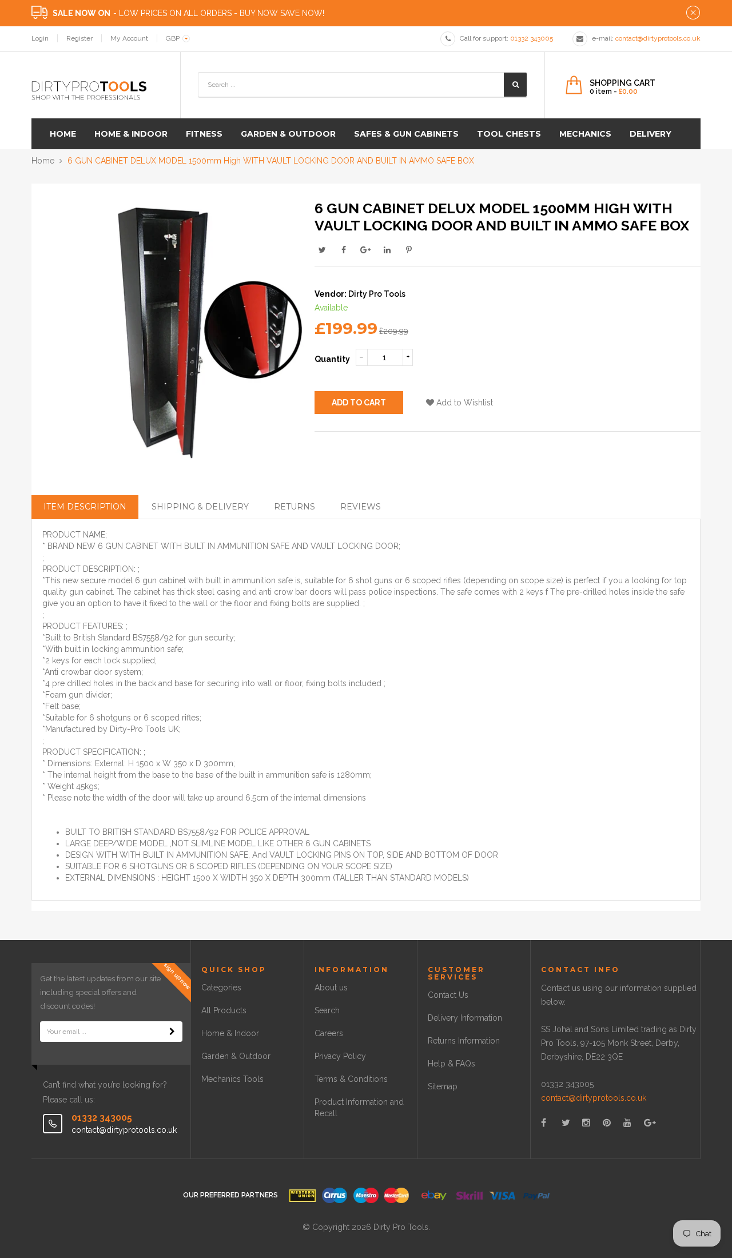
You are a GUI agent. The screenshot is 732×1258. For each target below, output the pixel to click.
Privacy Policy (340, 1056)
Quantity (332, 359)
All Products (223, 1010)
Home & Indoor (230, 1033)
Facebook (343, 249)
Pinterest (408, 249)
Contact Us (448, 995)
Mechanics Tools (232, 1079)
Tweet (322, 249)
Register (79, 38)
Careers (329, 1033)
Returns (294, 506)
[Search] (515, 85)
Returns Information (464, 1040)
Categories (221, 987)
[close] (693, 13)
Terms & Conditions (351, 1079)
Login (40, 38)
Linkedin (387, 249)
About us (331, 987)
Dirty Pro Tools (376, 293)
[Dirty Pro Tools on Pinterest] (607, 1122)
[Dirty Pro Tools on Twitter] (566, 1122)
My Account (129, 38)
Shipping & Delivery (200, 506)
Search (327, 1010)
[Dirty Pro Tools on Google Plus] (650, 1122)
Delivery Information (465, 1017)
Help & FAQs (451, 1063)
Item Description (84, 506)
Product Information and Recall (359, 1107)
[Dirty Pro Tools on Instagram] (586, 1122)
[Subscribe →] (172, 1031)
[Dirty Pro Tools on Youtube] (627, 1122)
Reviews (360, 506)
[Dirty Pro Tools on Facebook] (543, 1122)
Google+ (365, 249)
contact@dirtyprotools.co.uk (593, 1097)
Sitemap (443, 1086)
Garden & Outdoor (235, 1056)
